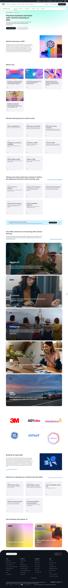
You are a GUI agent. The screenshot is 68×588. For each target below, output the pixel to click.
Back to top (33, 578)
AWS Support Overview (53, 568)
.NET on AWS (37, 564)
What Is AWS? (8, 560)
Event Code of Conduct (53, 574)
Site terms (11, 584)
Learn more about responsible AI (11, 469)
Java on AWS (37, 568)
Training (21, 562)
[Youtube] (58, 582)
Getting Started (23, 560)
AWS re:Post (51, 564)
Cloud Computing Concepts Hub (11, 566)
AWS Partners (22, 574)
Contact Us (51, 560)
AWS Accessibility (52, 570)
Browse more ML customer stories (56, 239)
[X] (50, 582)
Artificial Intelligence (9, 12)
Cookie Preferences (28, 584)
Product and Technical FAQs (25, 570)
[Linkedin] (53, 582)
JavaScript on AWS (38, 572)
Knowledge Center (52, 566)
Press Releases (8, 574)
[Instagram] (55, 582)
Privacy (7, 584)
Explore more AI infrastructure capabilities (54, 179)
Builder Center (37, 560)
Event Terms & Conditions (53, 576)
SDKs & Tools (37, 562)
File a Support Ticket (52, 562)
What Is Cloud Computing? (10, 562)
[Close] (60, 223)
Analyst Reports (23, 572)
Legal (50, 572)
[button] (14, 4)
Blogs (7, 572)
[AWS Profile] (65, 1)
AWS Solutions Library (24, 566)
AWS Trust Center (23, 564)
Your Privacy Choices (18, 584)
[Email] (61, 582)
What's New (8, 570)
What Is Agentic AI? (9, 564)
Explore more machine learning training (55, 477)
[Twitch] (56, 582)
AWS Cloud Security (9, 568)
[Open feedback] (67, 294)
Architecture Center (23, 568)
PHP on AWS (37, 570)
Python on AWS (37, 566)
